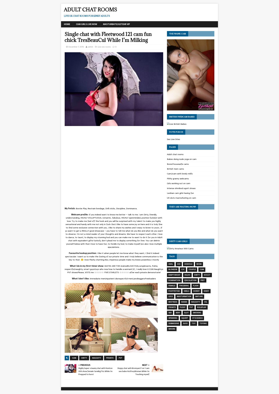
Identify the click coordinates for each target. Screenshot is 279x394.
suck (185, 323)
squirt (184, 318)
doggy (207, 275)
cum (74, 358)
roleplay (201, 307)
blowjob (172, 269)
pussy (182, 307)
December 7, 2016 (76, 46)
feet (203, 280)
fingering (184, 285)
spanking (172, 318)
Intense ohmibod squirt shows (181, 188)
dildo (187, 275)
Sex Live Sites (173, 139)
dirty (84, 358)
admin (90, 46)
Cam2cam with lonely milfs (180, 173)
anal (170, 264)
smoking (197, 312)
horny (196, 291)
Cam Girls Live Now (86, 24)
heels (186, 291)
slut (186, 312)
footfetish (174, 291)
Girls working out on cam (178, 183)
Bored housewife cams (178, 164)
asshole (188, 264)
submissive (173, 323)
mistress (172, 302)
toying (203, 323)
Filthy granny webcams (178, 178)
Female (171, 285)
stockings (197, 318)
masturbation (184, 296)
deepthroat (174, 275)
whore (171, 329)
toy (194, 323)
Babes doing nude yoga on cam (181, 159)
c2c (183, 269)
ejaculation (190, 280)
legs (170, 296)
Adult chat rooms (175, 154)
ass (178, 264)
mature (199, 296)
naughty (96, 358)
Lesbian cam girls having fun (180, 193)
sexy (178, 312)
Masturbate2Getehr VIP (116, 24)
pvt (120, 358)
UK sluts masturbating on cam (181, 197)
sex (170, 312)
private (109, 358)
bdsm (199, 264)
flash (195, 285)
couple (192, 269)
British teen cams (175, 168)
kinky (206, 291)
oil (205, 302)
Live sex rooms (104, 46)
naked (184, 302)
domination (174, 280)
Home (67, 24)
